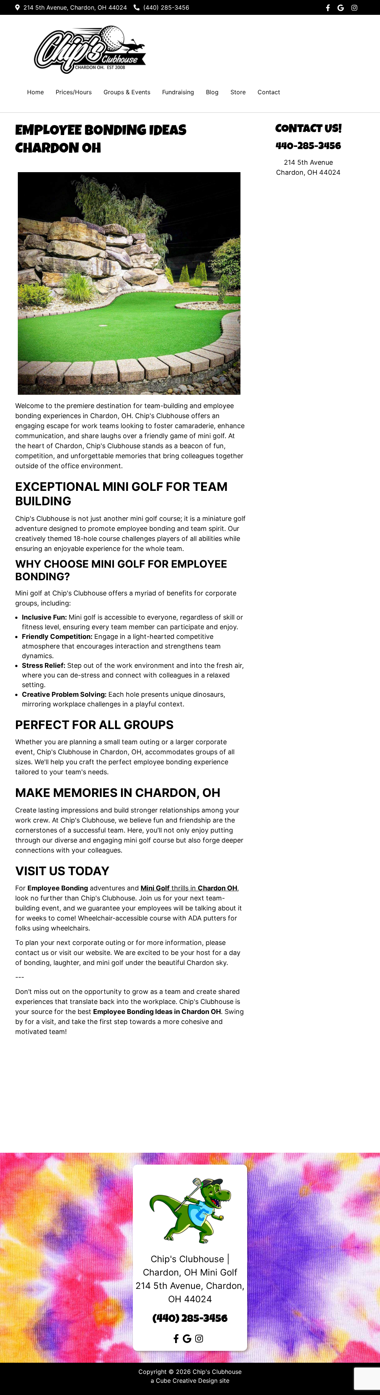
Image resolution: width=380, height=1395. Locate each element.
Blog (212, 92)
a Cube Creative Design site (190, 1380)
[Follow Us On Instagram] (356, 7)
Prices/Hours (74, 92)
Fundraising (178, 92)
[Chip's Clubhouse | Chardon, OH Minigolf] (90, 49)
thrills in (189, 888)
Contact (269, 92)
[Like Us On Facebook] (330, 7)
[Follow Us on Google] (342, 7)
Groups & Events (127, 92)
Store (238, 92)
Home (35, 92)
